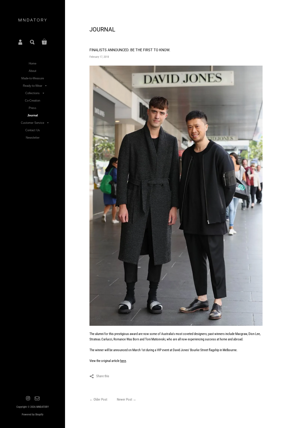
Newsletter (32, 137)
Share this (102, 376)
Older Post (100, 399)
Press (32, 108)
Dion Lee (254, 334)
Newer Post (124, 399)
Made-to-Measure (32, 78)
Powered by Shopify (32, 414)
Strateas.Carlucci (100, 339)
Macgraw (241, 334)
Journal (32, 115)
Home (32, 63)
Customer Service (32, 122)
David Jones (181, 350)
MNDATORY (42, 406)
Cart (44, 42)
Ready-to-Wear (32, 85)
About (32, 71)
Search (32, 42)
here (123, 361)
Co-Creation (32, 100)
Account (21, 42)
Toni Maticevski (155, 339)
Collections (32, 93)
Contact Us (32, 130)
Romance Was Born (126, 339)
